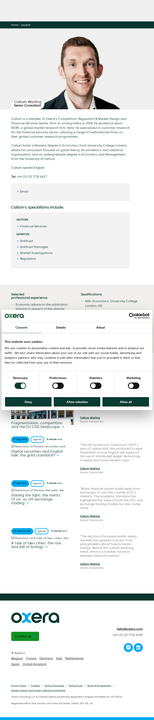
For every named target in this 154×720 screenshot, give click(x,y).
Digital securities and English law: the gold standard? (37, 453)
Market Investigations (36, 253)
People (25, 24)
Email (24, 191)
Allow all (126, 401)
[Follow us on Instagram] (128, 648)
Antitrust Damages (34, 247)
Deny (28, 401)
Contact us (23, 636)
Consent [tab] (21, 327)
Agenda (37, 439)
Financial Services (33, 226)
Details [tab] (61, 327)
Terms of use (76, 685)
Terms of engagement (99, 685)
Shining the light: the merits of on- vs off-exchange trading (36, 499)
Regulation (28, 259)
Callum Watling (90, 417)
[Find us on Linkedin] (138, 648)
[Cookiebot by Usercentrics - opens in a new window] (131, 316)
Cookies (35, 685)
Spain (15, 664)
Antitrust (26, 241)
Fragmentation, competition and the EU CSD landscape (36, 425)
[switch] (58, 386)
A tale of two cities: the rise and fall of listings (36, 545)
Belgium (17, 658)
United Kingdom (35, 664)
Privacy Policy (18, 685)
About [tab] (100, 327)
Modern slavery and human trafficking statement (38, 690)
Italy (59, 658)
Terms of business (54, 685)
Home (14, 24)
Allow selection (77, 401)
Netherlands (74, 658)
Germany (46, 658)
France (31, 658)
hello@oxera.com (130, 629)
